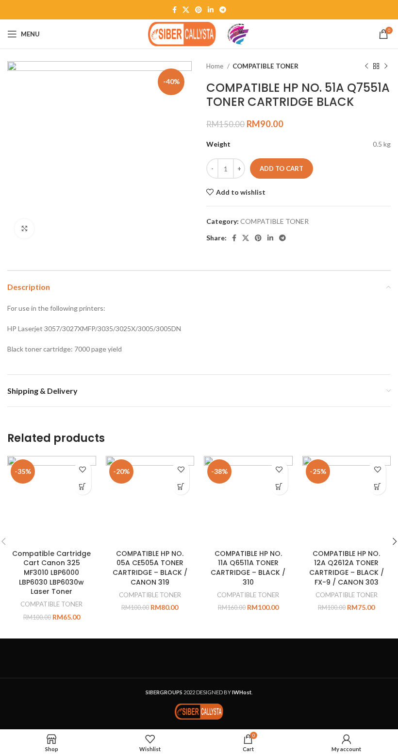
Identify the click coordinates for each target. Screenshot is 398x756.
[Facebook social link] (174, 9)
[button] (82, 486)
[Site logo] (182, 33)
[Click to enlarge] (24, 228)
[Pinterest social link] (198, 9)
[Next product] (386, 66)
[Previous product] (366, 66)
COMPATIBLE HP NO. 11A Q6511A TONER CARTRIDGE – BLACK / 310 (248, 568)
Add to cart (281, 168)
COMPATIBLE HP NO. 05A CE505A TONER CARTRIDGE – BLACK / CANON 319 (150, 568)
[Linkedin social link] (210, 9)
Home (215, 66)
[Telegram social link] (222, 9)
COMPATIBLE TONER (265, 66)
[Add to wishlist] (82, 469)
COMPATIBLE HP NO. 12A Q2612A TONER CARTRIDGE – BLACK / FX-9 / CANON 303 (346, 568)
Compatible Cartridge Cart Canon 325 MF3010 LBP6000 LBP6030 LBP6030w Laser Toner (51, 572)
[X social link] (186, 9)
